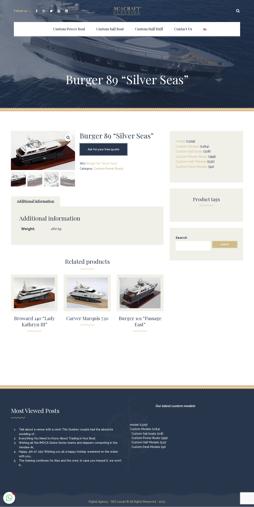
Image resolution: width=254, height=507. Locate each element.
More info (34, 298)
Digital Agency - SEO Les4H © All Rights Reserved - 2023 (127, 501)
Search (181, 238)
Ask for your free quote (103, 149)
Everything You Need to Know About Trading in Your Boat (57, 438)
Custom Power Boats (108, 168)
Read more (34, 290)
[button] (68, 137)
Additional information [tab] (35, 201)
